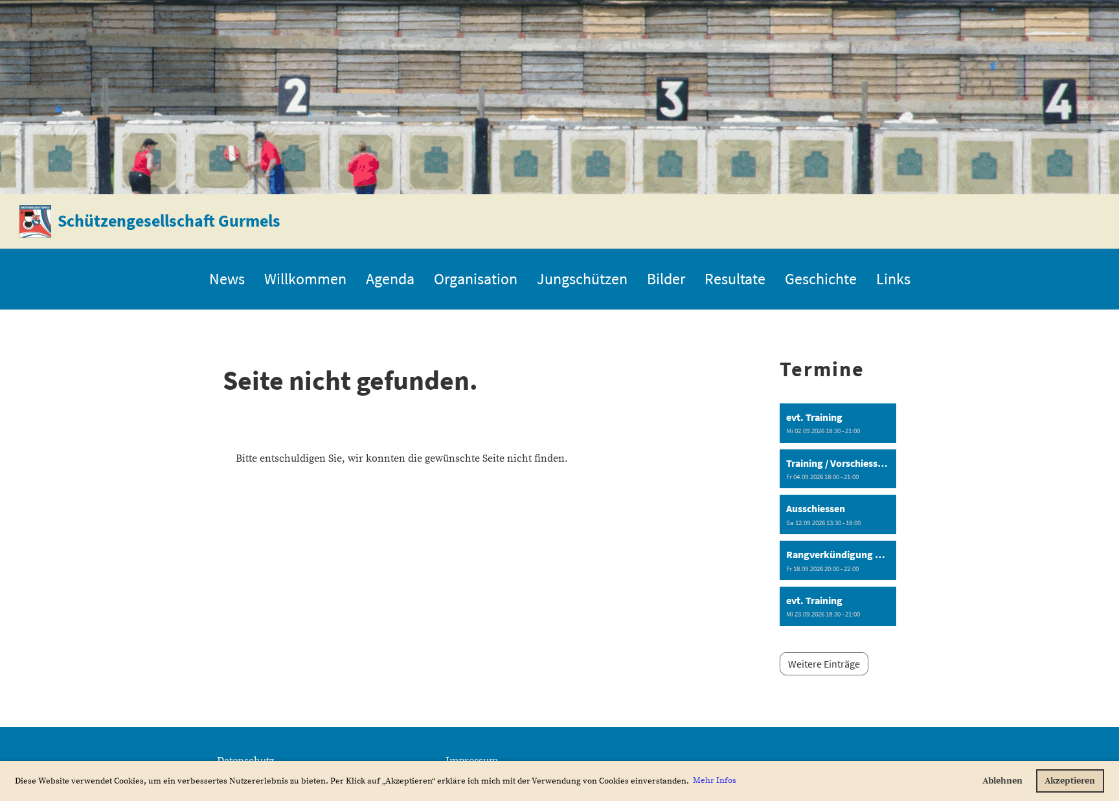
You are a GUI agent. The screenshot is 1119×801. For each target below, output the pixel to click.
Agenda (390, 279)
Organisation (475, 279)
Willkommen (305, 279)
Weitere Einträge (824, 663)
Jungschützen (582, 279)
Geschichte (821, 279)
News (227, 279)
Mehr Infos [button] (714, 780)
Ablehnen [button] (1002, 781)
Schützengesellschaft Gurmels (169, 220)
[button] (838, 423)
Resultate (735, 279)
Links (893, 279)
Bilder (666, 279)
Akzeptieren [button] (1070, 781)
